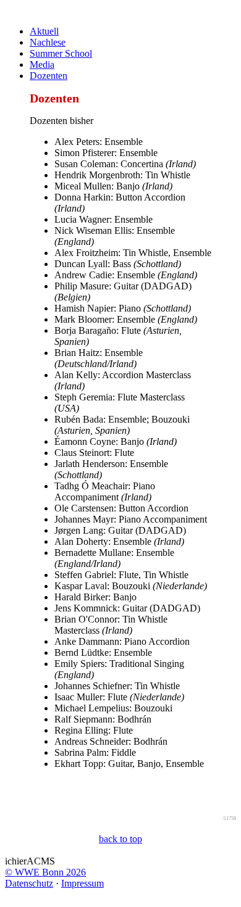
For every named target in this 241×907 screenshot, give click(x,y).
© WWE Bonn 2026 (45, 872)
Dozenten (48, 75)
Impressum (82, 883)
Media (42, 64)
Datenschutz (29, 883)
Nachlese (48, 42)
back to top (120, 839)
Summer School (61, 53)
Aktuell (44, 31)
